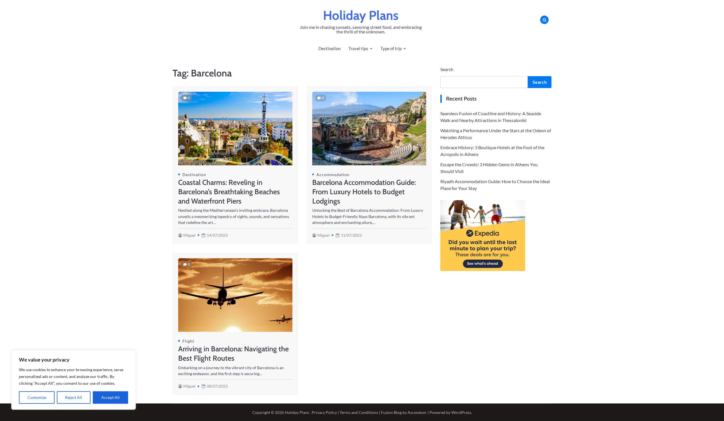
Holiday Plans (360, 15)
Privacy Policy (324, 412)
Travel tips (358, 48)
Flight (188, 341)
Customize (36, 397)
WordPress (461, 412)
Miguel (189, 235)
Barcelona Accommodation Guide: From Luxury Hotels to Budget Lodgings (364, 191)
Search (446, 69)
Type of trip (391, 48)
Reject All (73, 397)
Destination (329, 48)
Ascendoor (417, 412)
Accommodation (333, 174)
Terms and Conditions (359, 412)
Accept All (110, 397)
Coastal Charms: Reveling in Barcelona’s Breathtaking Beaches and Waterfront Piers (229, 191)
